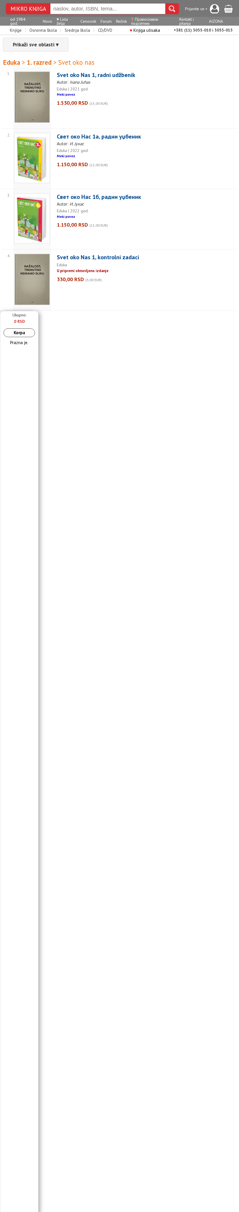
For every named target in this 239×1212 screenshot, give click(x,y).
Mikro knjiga (28, 9)
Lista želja (62, 21)
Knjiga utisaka (145, 30)
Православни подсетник (144, 21)
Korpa (19, 332)
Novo (47, 21)
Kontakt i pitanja (186, 21)
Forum (106, 21)
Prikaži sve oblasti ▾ (36, 44)
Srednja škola (77, 30)
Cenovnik (88, 21)
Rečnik (121, 21)
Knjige (16, 30)
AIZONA (216, 21)
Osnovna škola (43, 30)
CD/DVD (105, 30)
